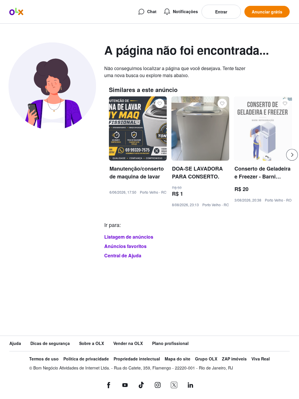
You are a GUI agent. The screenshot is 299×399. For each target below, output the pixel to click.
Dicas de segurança (50, 343)
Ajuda (15, 343)
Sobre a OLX (91, 343)
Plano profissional (170, 343)
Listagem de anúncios (128, 236)
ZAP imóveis (234, 359)
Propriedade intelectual (137, 359)
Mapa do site (177, 359)
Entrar (221, 12)
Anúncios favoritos (125, 246)
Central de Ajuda (122, 255)
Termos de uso (44, 359)
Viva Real (260, 359)
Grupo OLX (206, 359)
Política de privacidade (86, 359)
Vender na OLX (128, 343)
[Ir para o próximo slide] (292, 155)
